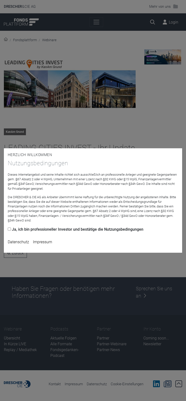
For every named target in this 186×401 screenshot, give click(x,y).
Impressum (42, 242)
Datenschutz (18, 242)
